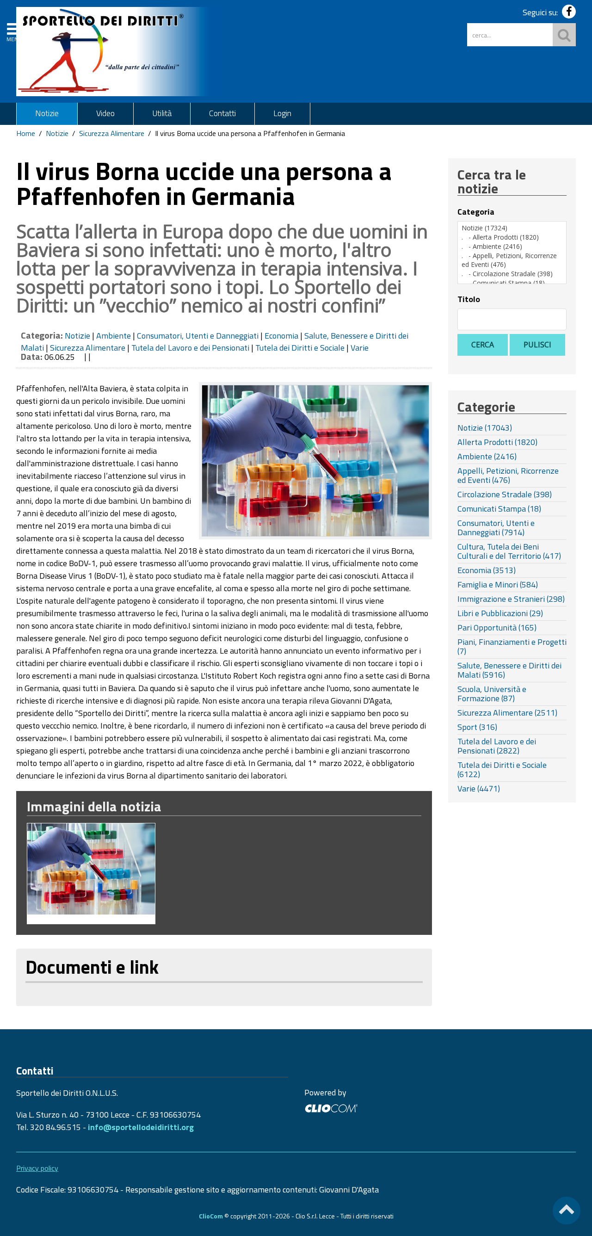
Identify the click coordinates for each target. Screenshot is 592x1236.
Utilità (162, 113)
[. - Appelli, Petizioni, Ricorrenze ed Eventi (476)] (512, 260)
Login (282, 113)
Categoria (475, 211)
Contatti (222, 113)
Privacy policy (37, 1168)
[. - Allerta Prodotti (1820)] (512, 237)
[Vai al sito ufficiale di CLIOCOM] (331, 1107)
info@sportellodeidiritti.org (141, 1127)
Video (105, 113)
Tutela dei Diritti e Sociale (300, 347)
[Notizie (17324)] (512, 228)
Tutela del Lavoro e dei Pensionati (190, 347)
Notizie (47, 113)
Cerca (482, 345)
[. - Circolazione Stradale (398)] (512, 273)
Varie (360, 347)
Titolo (468, 299)
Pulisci (537, 345)
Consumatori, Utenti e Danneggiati (198, 335)
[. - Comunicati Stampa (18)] (512, 283)
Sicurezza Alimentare (111, 133)
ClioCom (211, 1216)
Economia (281, 335)
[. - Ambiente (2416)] (512, 246)
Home (25, 133)
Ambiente (113, 335)
